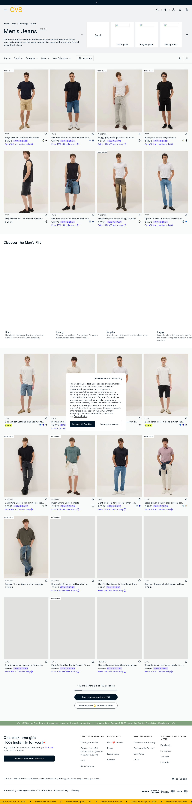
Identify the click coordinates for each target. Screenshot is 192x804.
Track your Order (89, 742)
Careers (111, 759)
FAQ (83, 760)
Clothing (23, 23)
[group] (98, 34)
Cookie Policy (45, 790)
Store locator (87, 766)
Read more (164, 723)
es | (181, 779)
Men (14, 23)
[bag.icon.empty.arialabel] (186, 9)
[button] (165, 9)
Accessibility (10, 790)
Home (6, 23)
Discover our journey (144, 742)
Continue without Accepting (108, 378)
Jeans (33, 23)
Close (184, 801)
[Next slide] (185, 34)
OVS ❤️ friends (115, 742)
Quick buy (26, 127)
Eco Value (139, 754)
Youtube (164, 756)
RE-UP (137, 759)
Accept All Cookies (82, 424)
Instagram (165, 751)
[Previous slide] (84, 34)
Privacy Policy (61, 790)
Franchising (113, 754)
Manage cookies (27, 790)
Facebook (165, 745)
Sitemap (75, 790)
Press (110, 748)
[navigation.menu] (5, 9)
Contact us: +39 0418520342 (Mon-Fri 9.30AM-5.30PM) (92, 751)
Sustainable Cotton (144, 748)
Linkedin (164, 762)
